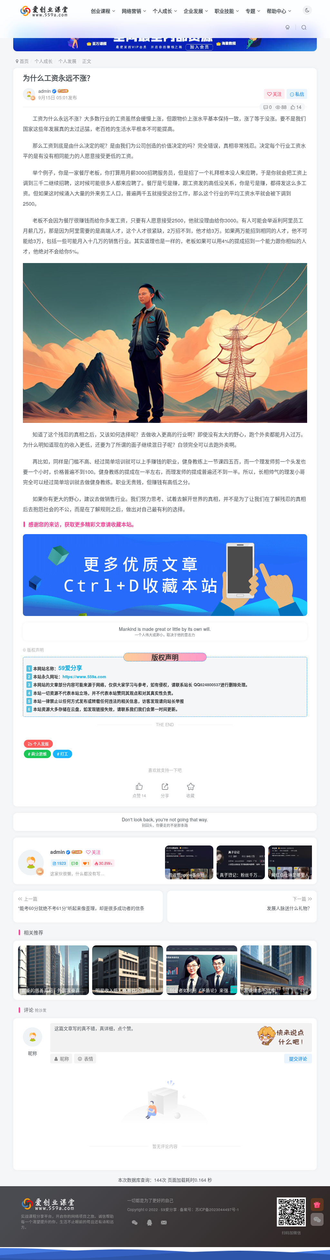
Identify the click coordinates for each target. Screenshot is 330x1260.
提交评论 (298, 1058)
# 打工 (62, 754)
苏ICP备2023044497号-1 (217, 1209)
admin (44, 91)
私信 (299, 94)
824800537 (210, 685)
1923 (61, 863)
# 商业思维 (37, 754)
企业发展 (193, 11)
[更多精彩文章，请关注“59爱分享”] (165, 574)
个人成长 (162, 11)
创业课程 (100, 11)
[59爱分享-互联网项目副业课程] (48, 1203)
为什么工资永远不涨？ (58, 78)
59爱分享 (169, 1209)
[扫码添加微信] (317, 1219)
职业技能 (224, 11)
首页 (23, 61)
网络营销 (131, 11)
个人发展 (67, 61)
